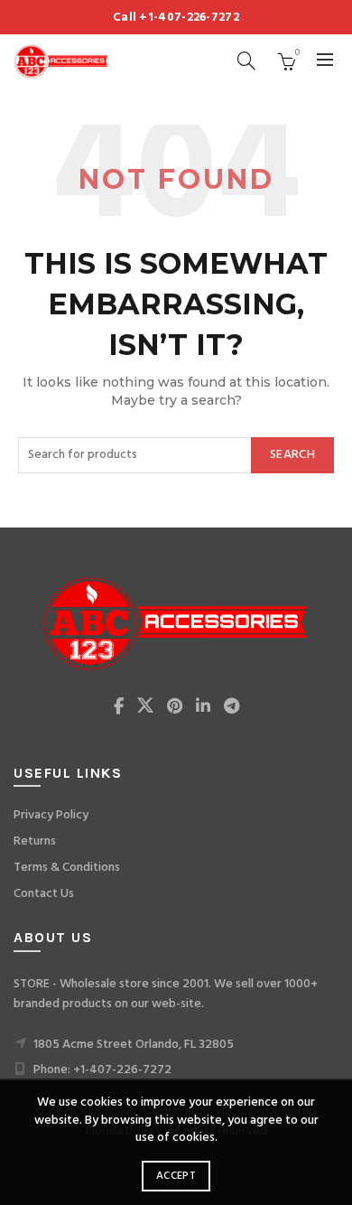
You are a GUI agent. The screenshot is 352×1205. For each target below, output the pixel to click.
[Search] (246, 60)
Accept (176, 1176)
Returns (35, 841)
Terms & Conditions (67, 867)
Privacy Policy (51, 815)
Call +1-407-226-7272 (176, 17)
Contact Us (44, 893)
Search (292, 454)
